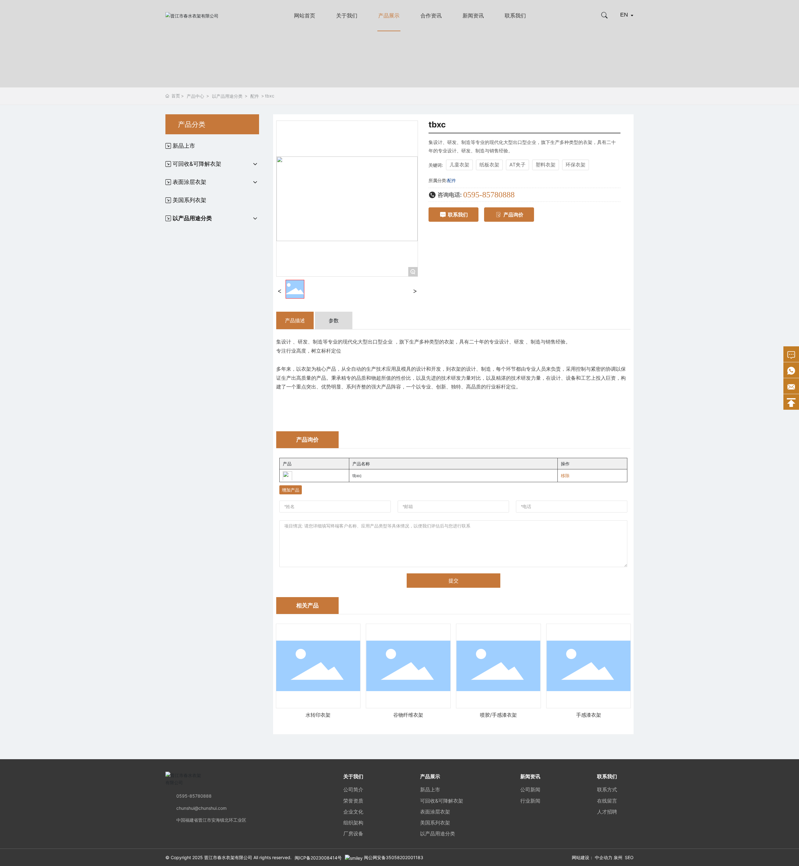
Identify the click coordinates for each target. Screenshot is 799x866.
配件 (254, 96)
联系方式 (607, 789)
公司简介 (353, 789)
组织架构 (353, 822)
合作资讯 (431, 15)
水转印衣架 (318, 715)
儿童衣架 (459, 164)
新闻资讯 (473, 15)
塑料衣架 (546, 164)
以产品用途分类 (227, 96)
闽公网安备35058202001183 (393, 857)
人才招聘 (607, 812)
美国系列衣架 (435, 822)
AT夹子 (517, 164)
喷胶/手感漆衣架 (498, 715)
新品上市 (430, 789)
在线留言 (607, 801)
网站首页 (304, 15)
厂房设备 (353, 833)
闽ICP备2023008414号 (318, 857)
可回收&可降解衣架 (441, 801)
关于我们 (346, 15)
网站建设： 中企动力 (592, 857)
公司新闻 (530, 789)
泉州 (618, 857)
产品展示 (389, 15)
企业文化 (353, 812)
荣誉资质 (353, 801)
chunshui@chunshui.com (201, 808)
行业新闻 (530, 801)
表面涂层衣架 (435, 812)
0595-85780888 (489, 194)
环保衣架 (576, 164)
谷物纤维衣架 (408, 715)
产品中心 (195, 96)
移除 (565, 475)
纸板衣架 (489, 164)
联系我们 (515, 15)
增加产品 (290, 489)
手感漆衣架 (588, 715)
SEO (629, 857)
